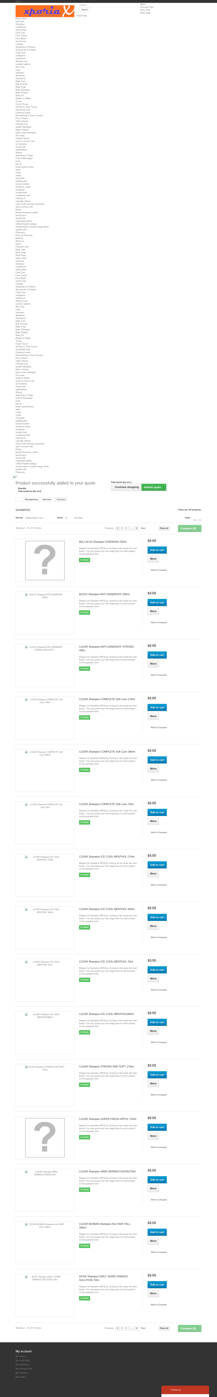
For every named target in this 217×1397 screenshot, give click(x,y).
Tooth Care (21, 53)
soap (18, 70)
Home (18, 244)
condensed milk (23, 195)
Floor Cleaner (22, 118)
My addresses (22, 1364)
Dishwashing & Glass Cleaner (29, 115)
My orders (20, 1356)
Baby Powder (22, 92)
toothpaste (20, 55)
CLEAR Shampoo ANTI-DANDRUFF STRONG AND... (106, 648)
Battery (19, 152)
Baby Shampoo (23, 90)
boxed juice (21, 215)
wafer (18, 170)
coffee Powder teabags (26, 224)
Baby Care (20, 81)
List (200, 520)
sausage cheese (23, 201)
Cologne (19, 44)
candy (18, 175)
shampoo (20, 72)
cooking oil (20, 198)
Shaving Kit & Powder (26, 50)
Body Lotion (21, 18)
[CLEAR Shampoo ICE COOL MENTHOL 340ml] (45, 928)
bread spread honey (25, 167)
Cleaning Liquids (23, 112)
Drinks (18, 209)
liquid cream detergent (26, 132)
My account (24, 1351)
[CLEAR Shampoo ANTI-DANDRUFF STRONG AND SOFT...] (45, 665)
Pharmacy (20, 232)
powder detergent (23, 127)
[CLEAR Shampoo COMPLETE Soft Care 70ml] (45, 823)
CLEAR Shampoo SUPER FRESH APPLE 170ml (107, 1119)
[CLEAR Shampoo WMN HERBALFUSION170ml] (45, 1190)
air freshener (21, 144)
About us (20, 241)
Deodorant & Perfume (25, 47)
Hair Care (20, 21)
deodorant (20, 75)
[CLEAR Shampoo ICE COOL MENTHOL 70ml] (45, 980)
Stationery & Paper (24, 155)
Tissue (19, 101)
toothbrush (20, 58)
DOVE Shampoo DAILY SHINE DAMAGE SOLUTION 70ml (103, 1278)
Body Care (145, 10)
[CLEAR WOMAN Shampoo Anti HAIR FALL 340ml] (45, 1243)
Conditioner (21, 27)
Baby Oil (20, 95)
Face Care (20, 33)
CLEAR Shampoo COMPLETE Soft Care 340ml (107, 751)
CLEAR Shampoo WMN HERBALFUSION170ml (107, 1171)
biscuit (19, 164)
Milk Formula (21, 84)
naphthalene (21, 150)
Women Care (21, 61)
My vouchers (22, 1373)
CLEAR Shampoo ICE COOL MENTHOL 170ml (107, 856)
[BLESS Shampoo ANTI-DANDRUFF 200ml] (45, 613)
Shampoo (20, 24)
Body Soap (145, 13)
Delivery (19, 238)
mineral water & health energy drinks (32, 227)
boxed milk (21, 218)
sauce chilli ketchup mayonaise (30, 204)
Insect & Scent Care (25, 141)
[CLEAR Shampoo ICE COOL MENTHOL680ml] (45, 1033)
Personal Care (146, 7)
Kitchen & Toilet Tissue (26, 107)
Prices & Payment (24, 235)
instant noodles (23, 184)
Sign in (19, 1)
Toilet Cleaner (22, 121)
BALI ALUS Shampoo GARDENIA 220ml (103, 541)
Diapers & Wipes (23, 98)
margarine (20, 189)
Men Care (20, 67)
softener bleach (23, 138)
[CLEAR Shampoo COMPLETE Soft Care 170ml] (45, 718)
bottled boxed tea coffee (27, 212)
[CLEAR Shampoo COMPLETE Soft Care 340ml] (45, 770)
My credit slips (23, 1360)
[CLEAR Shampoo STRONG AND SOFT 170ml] (45, 1085)
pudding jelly (21, 181)
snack (18, 172)
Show (60, 518)
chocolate (20, 178)
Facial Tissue (22, 104)
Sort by (19, 518)
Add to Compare (159, 570)
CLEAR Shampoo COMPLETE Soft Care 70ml (106, 804)
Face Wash (21, 38)
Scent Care (21, 41)
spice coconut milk (24, 207)
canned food (21, 192)
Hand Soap (82, 15)
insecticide (20, 147)
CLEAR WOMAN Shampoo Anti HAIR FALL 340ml (104, 1225)
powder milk (21, 229)
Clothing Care (22, 124)
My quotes (21, 1377)
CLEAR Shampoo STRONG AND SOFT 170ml (106, 1066)
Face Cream (21, 35)
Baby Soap (21, 87)
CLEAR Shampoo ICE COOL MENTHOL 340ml (107, 909)
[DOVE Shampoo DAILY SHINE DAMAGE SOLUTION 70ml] (45, 1295)
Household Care (23, 110)
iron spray (20, 135)
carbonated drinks (24, 221)
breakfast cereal (23, 187)
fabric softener (22, 130)
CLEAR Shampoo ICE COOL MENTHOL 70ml (106, 961)
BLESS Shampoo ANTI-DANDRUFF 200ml (104, 594)
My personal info (24, 1369)
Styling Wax (21, 30)
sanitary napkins (23, 64)
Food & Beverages (24, 158)
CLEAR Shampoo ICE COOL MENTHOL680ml (106, 1014)
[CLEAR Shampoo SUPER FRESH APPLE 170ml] (45, 1138)
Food (18, 161)
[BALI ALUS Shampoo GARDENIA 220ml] (45, 560)
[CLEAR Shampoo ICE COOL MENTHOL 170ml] (45, 875)
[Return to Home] (19, 500)
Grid (195, 520)
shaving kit (21, 78)
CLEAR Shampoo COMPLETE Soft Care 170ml (107, 699)
